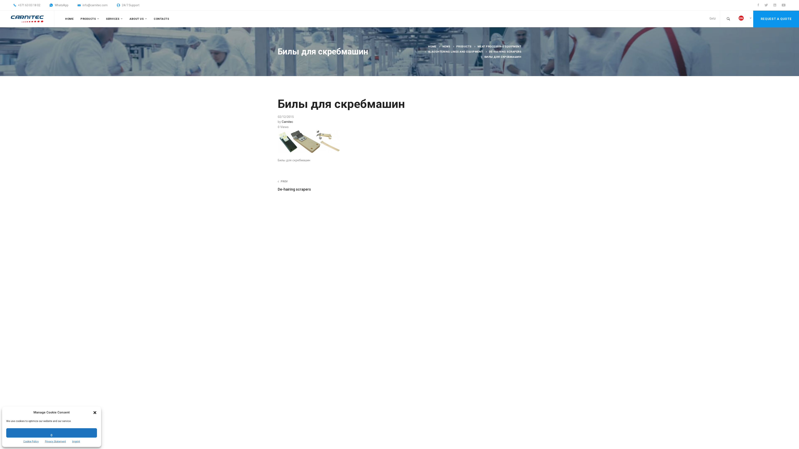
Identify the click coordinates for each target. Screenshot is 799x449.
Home (432, 46)
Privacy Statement (55, 441)
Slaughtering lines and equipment (455, 51)
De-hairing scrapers (505, 51)
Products (463, 46)
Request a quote (776, 19)
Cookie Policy (31, 441)
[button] (95, 413)
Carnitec (287, 122)
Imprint (76, 441)
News (446, 46)
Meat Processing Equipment (499, 46)
